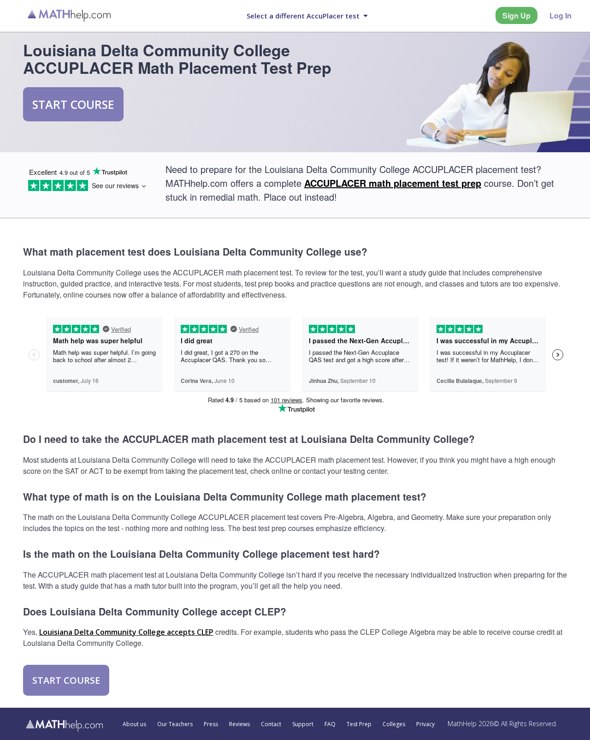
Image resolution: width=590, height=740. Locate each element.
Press (211, 724)
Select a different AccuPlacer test (303, 15)
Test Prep (359, 724)
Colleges (394, 724)
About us (134, 724)
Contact (271, 724)
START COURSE (73, 104)
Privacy (425, 724)
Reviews (239, 724)
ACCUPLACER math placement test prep (392, 183)
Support (302, 724)
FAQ (330, 724)
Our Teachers (175, 724)
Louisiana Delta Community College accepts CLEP (126, 632)
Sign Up (516, 15)
